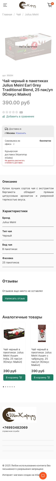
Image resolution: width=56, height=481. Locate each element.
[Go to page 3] (7, 386)
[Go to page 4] (9, 386)
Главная (7, 14)
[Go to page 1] (3, 386)
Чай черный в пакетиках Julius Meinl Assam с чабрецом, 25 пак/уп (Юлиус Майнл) (41, 357)
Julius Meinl (32, 14)
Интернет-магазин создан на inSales (22, 475)
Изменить (21, 133)
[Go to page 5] (12, 386)
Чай (18, 14)
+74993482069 (15, 427)
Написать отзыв (15, 298)
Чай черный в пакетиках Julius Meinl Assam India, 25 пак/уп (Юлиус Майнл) (13, 355)
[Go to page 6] (14, 386)
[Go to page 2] (5, 386)
